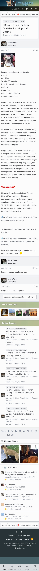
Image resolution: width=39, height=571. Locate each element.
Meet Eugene (10, 484)
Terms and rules (24, 536)
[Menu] (3, 9)
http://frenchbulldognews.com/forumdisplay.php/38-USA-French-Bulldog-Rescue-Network (19, 241)
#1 (37, 50)
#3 (37, 287)
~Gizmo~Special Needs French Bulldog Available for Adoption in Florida (20, 392)
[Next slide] (35, 453)
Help (20, 539)
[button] (27, 9)
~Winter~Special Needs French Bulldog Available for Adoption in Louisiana (20, 334)
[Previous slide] (4, 453)
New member (10, 514)
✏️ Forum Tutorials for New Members (19, 499)
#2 (37, 268)
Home (26, 539)
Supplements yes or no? (14, 504)
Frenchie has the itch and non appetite (20, 494)
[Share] (33, 50)
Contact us (12, 536)
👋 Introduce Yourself (13, 480)
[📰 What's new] (31, 9)
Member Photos (11, 441)
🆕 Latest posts (10, 467)
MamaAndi (9, 35)
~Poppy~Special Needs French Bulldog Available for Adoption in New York (20, 414)
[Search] (36, 9)
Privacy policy (11, 539)
